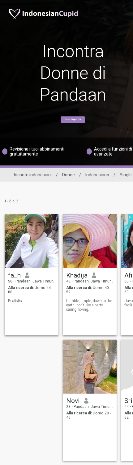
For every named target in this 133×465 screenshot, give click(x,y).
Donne (68, 174)
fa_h (14, 275)
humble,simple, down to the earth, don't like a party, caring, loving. (89, 305)
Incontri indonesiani (33, 174)
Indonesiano (97, 174)
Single (126, 174)
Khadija (77, 275)
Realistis (15, 301)
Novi (73, 400)
